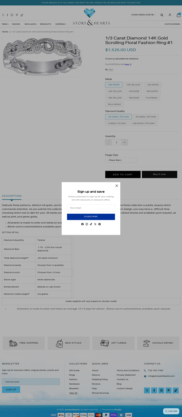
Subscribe (91, 217)
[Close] (117, 186)
